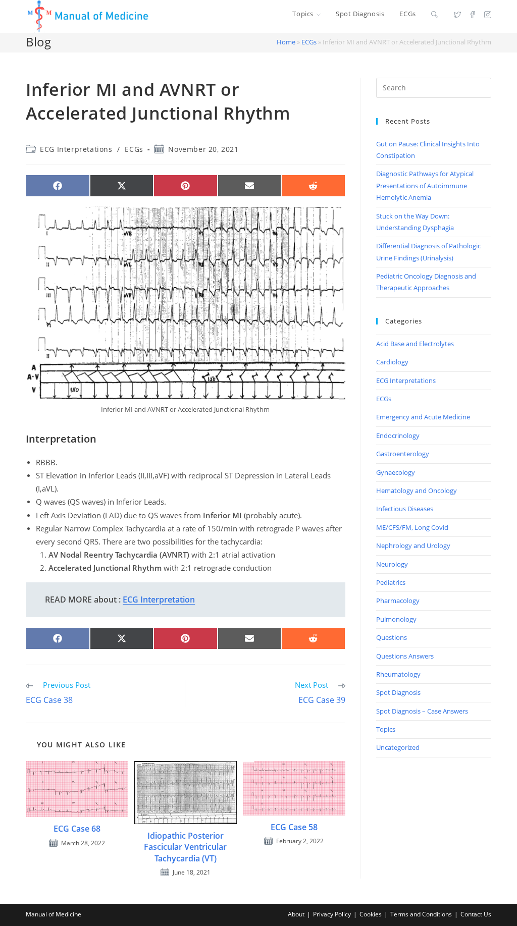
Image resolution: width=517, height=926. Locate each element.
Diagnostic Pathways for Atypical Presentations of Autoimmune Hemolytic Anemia (425, 185)
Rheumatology (398, 674)
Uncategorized (398, 747)
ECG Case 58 (294, 827)
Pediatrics (390, 582)
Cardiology (392, 361)
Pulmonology (396, 619)
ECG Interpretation (159, 599)
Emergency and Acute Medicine (423, 416)
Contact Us (475, 914)
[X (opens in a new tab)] (457, 14)
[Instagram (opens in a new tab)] (487, 14)
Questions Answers (405, 656)
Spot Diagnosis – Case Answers (422, 711)
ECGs (309, 41)
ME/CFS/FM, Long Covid (412, 527)
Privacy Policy (332, 914)
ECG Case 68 (77, 828)
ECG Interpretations (76, 149)
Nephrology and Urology (413, 545)
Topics (385, 729)
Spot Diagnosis (398, 692)
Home (286, 41)
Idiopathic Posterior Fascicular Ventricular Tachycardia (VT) (185, 847)
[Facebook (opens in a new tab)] (472, 14)
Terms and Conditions (421, 914)
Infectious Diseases (404, 508)
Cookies (370, 914)
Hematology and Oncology (416, 490)
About (296, 914)
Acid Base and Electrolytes (415, 343)
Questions (391, 637)
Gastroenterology (402, 453)
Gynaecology (395, 472)
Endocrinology (398, 435)
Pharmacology (398, 600)
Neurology (392, 564)
